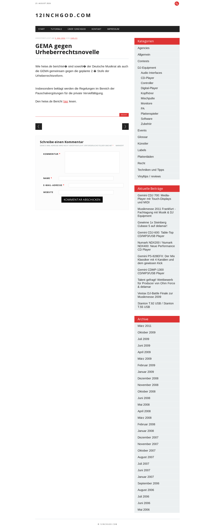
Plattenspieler (149, 113)
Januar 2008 (146, 430)
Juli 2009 (143, 339)
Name (47, 178)
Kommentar (51, 154)
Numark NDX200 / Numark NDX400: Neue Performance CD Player (156, 246)
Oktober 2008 (146, 391)
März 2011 (144, 325)
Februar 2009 (146, 365)
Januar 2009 (146, 371)
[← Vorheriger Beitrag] (38, 126)
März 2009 (145, 358)
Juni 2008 (144, 398)
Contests (143, 61)
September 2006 (148, 483)
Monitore (146, 103)
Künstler (143, 143)
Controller (147, 83)
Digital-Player (149, 88)
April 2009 (144, 352)
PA (143, 108)
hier (65, 101)
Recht (124, 115)
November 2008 (148, 385)
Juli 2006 (143, 496)
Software (146, 118)
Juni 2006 (144, 503)
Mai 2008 (144, 404)
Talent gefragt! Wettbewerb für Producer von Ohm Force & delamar (156, 283)
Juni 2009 (144, 345)
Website (48, 192)
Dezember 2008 (148, 378)
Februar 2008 (146, 424)
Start (41, 29)
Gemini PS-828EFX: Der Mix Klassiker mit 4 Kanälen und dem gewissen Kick (156, 260)
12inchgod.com (63, 15)
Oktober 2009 (146, 332)
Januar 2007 (146, 476)
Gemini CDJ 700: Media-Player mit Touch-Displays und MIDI (154, 199)
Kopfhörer (147, 93)
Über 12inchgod (77, 29)
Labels (142, 150)
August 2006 (146, 490)
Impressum (113, 29)
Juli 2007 (143, 463)
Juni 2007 (144, 470)
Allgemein (144, 54)
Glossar (143, 137)
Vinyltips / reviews (149, 176)
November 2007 (148, 444)
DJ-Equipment (147, 67)
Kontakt (96, 29)
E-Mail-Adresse (53, 185)
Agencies (143, 48)
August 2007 (146, 457)
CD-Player (147, 77)
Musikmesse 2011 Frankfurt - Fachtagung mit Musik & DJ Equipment (157, 212)
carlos (73, 38)
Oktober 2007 (146, 450)
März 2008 (145, 417)
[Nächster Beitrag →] (125, 126)
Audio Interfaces (151, 72)
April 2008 (144, 411)
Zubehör (146, 123)
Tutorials (56, 29)
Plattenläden (146, 156)
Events (142, 130)
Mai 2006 (144, 509)
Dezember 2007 (148, 437)
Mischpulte (148, 98)
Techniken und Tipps (151, 169)
